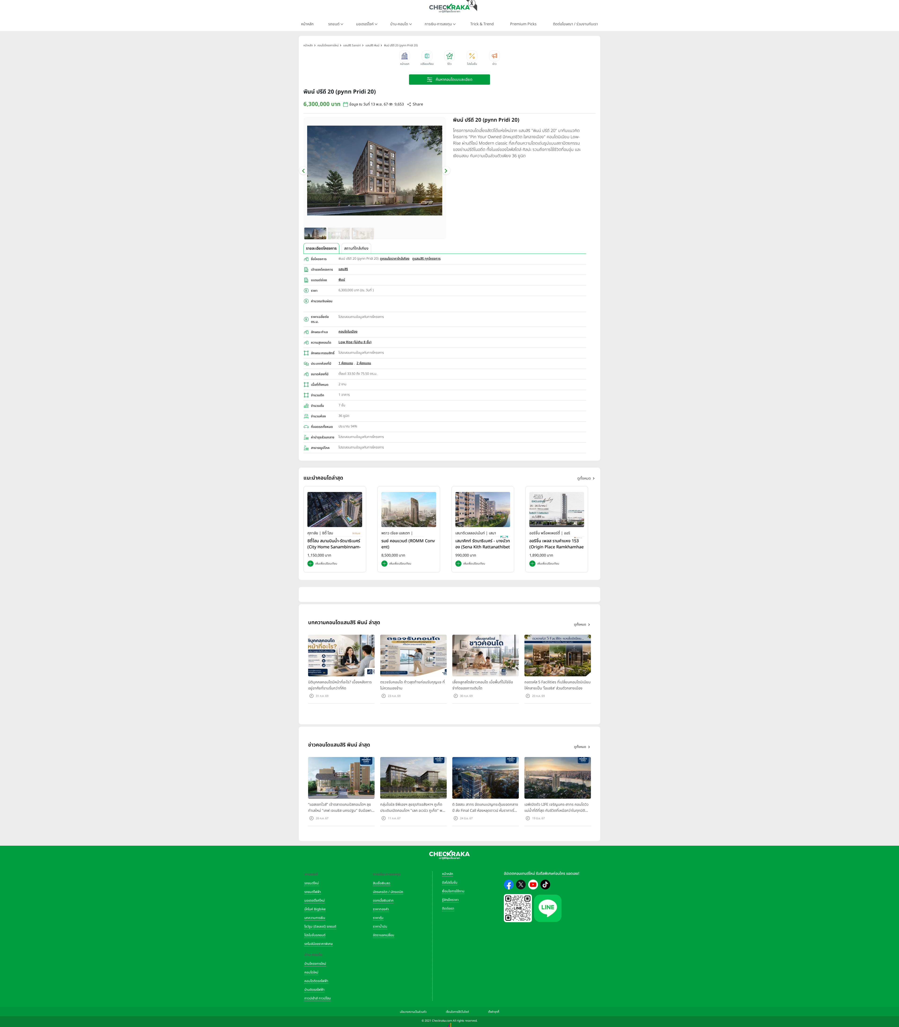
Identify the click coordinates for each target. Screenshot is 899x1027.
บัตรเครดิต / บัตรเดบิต (388, 891)
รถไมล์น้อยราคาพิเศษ (318, 943)
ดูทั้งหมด (584, 478)
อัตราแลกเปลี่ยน (383, 935)
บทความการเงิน (314, 917)
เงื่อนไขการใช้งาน (453, 891)
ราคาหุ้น (378, 917)
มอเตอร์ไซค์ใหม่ (314, 900)
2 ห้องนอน (364, 363)
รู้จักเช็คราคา (450, 899)
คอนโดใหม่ (311, 972)
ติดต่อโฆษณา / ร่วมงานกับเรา (575, 24)
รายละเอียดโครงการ (321, 248)
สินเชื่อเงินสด (381, 883)
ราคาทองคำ (381, 909)
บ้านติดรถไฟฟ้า (314, 989)
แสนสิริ (343, 269)
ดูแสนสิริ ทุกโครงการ (426, 258)
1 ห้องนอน (346, 363)
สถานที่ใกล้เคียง (356, 248)
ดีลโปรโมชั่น (449, 882)
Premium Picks (523, 24)
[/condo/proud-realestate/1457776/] (408, 509)
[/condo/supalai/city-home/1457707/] (334, 509)
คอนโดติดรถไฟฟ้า (316, 981)
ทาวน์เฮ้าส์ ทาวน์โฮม (317, 998)
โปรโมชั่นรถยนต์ (314, 935)
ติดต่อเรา (448, 908)
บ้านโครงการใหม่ (315, 963)
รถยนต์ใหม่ (311, 883)
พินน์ (342, 279)
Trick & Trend (482, 24)
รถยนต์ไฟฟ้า (312, 891)
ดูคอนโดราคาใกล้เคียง (394, 258)
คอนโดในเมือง (348, 331)
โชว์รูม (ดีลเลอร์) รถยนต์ (320, 926)
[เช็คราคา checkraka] (449, 8)
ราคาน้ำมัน (380, 926)
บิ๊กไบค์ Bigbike (315, 909)
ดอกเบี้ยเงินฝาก (383, 900)
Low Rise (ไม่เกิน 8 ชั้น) (355, 342)
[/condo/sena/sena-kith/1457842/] (482, 509)
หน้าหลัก (307, 24)
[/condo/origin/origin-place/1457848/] (556, 509)
